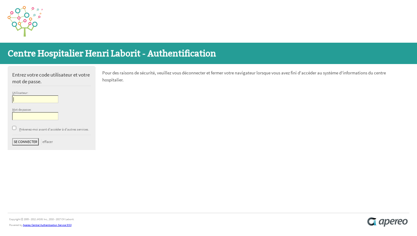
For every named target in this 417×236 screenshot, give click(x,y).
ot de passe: (21, 110)
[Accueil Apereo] (387, 222)
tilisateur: (20, 93)
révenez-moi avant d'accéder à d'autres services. (54, 129)
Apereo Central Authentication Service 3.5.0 (47, 225)
